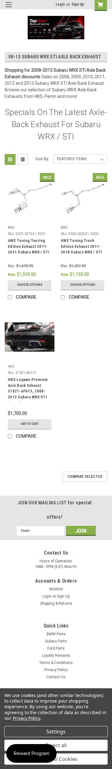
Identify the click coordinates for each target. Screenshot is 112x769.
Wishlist (56, 589)
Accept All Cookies (56, 759)
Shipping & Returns (56, 603)
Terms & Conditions (56, 663)
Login (60, 4)
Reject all (56, 745)
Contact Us (56, 677)
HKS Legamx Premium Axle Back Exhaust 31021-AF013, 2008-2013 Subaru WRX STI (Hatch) (28, 391)
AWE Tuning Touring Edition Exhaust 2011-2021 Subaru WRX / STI (28, 246)
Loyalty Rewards (56, 655)
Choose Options (29, 284)
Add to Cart (30, 423)
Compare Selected (85, 476)
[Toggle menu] (8, 8)
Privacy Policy (56, 670)
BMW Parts (56, 634)
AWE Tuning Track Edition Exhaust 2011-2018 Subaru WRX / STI (81, 246)
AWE (11, 227)
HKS (11, 366)
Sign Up (78, 4)
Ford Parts (56, 648)
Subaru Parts (56, 641)
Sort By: (42, 158)
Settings (56, 731)
